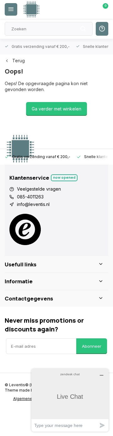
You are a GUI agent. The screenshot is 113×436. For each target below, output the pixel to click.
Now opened (64, 177)
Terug (18, 60)
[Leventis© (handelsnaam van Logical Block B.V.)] (31, 9)
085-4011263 (30, 196)
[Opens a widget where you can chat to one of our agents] (70, 400)
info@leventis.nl (33, 204)
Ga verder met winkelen (56, 108)
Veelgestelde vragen (39, 189)
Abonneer (91, 346)
